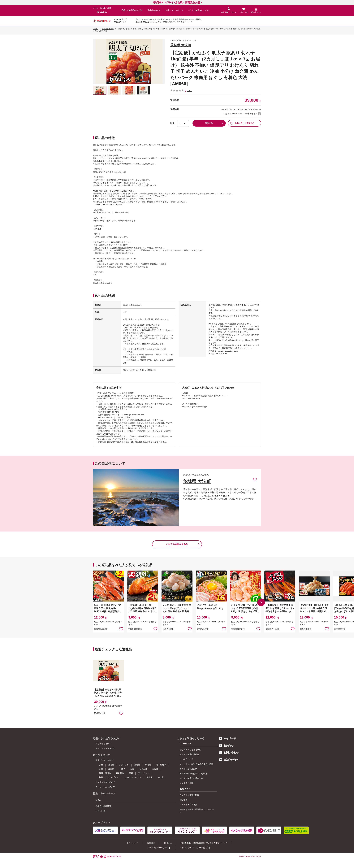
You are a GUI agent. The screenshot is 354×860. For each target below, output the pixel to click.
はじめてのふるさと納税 (190, 750)
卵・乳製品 (161, 765)
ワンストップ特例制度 (189, 795)
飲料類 (111, 769)
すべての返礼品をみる (177, 544)
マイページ (230, 738)
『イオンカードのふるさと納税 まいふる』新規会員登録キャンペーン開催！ (168, 19)
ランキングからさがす (105, 782)
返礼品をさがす (154, 10)
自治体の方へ (231, 759)
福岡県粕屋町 (340, 629)
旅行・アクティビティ (109, 777)
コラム (98, 800)
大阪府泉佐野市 (135, 629)
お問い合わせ (231, 752)
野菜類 (148, 765)
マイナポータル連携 (188, 804)
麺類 (132, 769)
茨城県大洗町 (100, 713)
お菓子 (122, 769)
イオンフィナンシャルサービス (193, 848)
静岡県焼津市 (203, 629)
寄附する (209, 123)
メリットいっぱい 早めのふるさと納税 (196, 764)
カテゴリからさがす (104, 760)
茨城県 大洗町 (180, 45)
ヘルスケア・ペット (132, 777)
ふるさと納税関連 (103, 806)
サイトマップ (132, 843)
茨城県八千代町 (272, 629)
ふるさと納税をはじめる (198, 10)
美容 (131, 773)
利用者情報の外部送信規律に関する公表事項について (204, 843)
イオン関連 (100, 811)
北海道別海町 (168, 629)
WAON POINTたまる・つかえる (194, 773)
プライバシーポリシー (157, 848)
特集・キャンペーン (174, 10)
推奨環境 (151, 843)
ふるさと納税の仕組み (189, 754)
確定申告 (184, 800)
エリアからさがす (103, 743)
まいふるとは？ (186, 759)
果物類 (137, 765)
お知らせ (229, 745)
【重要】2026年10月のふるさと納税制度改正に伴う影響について (163, 22)
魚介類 (111, 765)
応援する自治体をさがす (132, 10)
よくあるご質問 (186, 783)
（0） (189, 90)
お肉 (101, 765)
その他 (160, 777)
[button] (261, 602)
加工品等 (143, 769)
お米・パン (124, 765)
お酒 (101, 769)
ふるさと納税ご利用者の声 (191, 778)
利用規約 (168, 843)
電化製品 (120, 773)
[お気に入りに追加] (255, 479)
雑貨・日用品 (105, 773)
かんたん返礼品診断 (188, 769)
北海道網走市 (305, 629)
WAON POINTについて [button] (259, 113)
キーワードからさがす (105, 748)
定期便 (149, 777)
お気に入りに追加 (255, 479)
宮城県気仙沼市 (101, 629)
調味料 (155, 769)
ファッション (144, 773)
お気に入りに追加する (244, 123)
